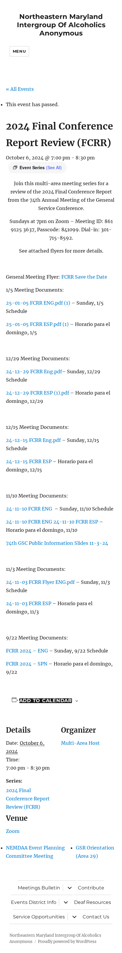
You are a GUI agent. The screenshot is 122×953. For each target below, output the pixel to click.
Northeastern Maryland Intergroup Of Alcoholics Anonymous (61, 24)
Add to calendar (45, 700)
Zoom (13, 831)
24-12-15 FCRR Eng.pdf (34, 440)
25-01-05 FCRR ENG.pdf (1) (38, 303)
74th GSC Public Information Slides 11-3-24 (57, 543)
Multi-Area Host (80, 743)
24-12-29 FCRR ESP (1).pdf (37, 393)
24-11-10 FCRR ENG (29, 509)
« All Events (20, 89)
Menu (19, 51)
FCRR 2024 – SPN (27, 664)
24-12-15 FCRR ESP (29, 461)
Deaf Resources (92, 902)
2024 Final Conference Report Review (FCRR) (28, 798)
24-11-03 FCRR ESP (28, 603)
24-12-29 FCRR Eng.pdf (34, 371)
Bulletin (50, 888)
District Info (42, 902)
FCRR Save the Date (84, 277)
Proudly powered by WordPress (67, 941)
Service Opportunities (39, 917)
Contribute (91, 888)
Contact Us (96, 917)
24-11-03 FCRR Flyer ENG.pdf (40, 582)
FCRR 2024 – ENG (27, 651)
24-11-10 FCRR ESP (76, 522)
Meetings (29, 888)
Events (19, 902)
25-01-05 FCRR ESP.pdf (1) (37, 324)
